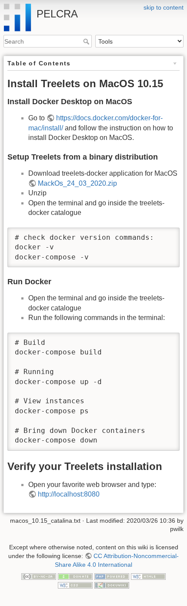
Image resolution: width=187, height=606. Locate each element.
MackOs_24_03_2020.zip (77, 183)
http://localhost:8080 (69, 494)
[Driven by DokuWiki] (111, 584)
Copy (165, 235)
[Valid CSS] (75, 584)
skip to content (164, 7)
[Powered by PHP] (111, 575)
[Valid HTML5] (148, 575)
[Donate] (75, 575)
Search (87, 41)
